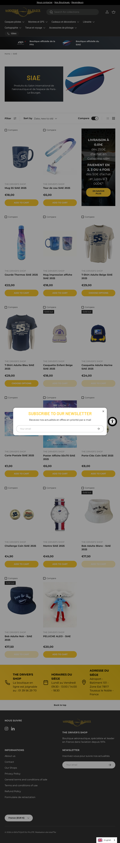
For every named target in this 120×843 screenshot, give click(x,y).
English (107, 840)
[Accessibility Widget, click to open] (112, 421)
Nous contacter (45, 2)
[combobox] (106, 840)
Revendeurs (77, 2)
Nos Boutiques (62, 2)
